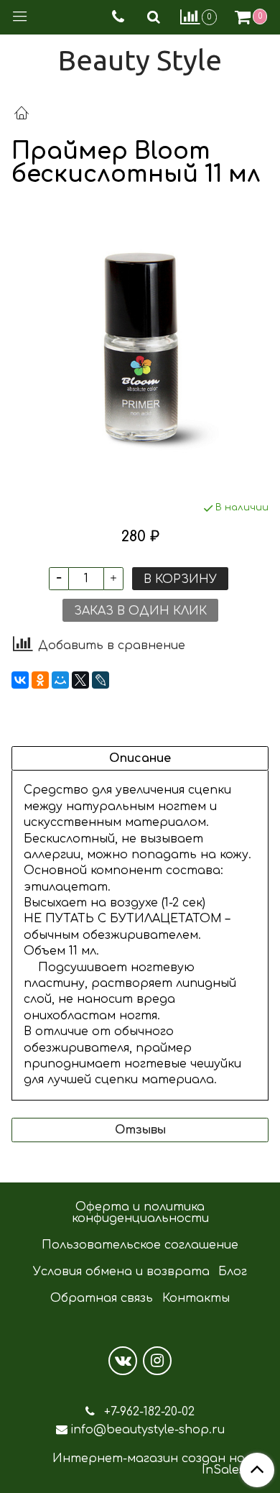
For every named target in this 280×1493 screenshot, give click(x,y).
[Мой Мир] (60, 680)
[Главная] (21, 115)
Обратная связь (101, 1298)
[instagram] (157, 1360)
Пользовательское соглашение (140, 1245)
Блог (232, 1271)
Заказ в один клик (140, 611)
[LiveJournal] (100, 680)
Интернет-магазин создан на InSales (148, 1464)
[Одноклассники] (40, 680)
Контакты (196, 1298)
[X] (80, 680)
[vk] (122, 1360)
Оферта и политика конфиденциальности (140, 1212)
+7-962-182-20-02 (148, 1411)
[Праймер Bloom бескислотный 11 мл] (140, 343)
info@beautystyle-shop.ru (147, 1429)
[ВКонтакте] (20, 680)
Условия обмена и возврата (121, 1271)
